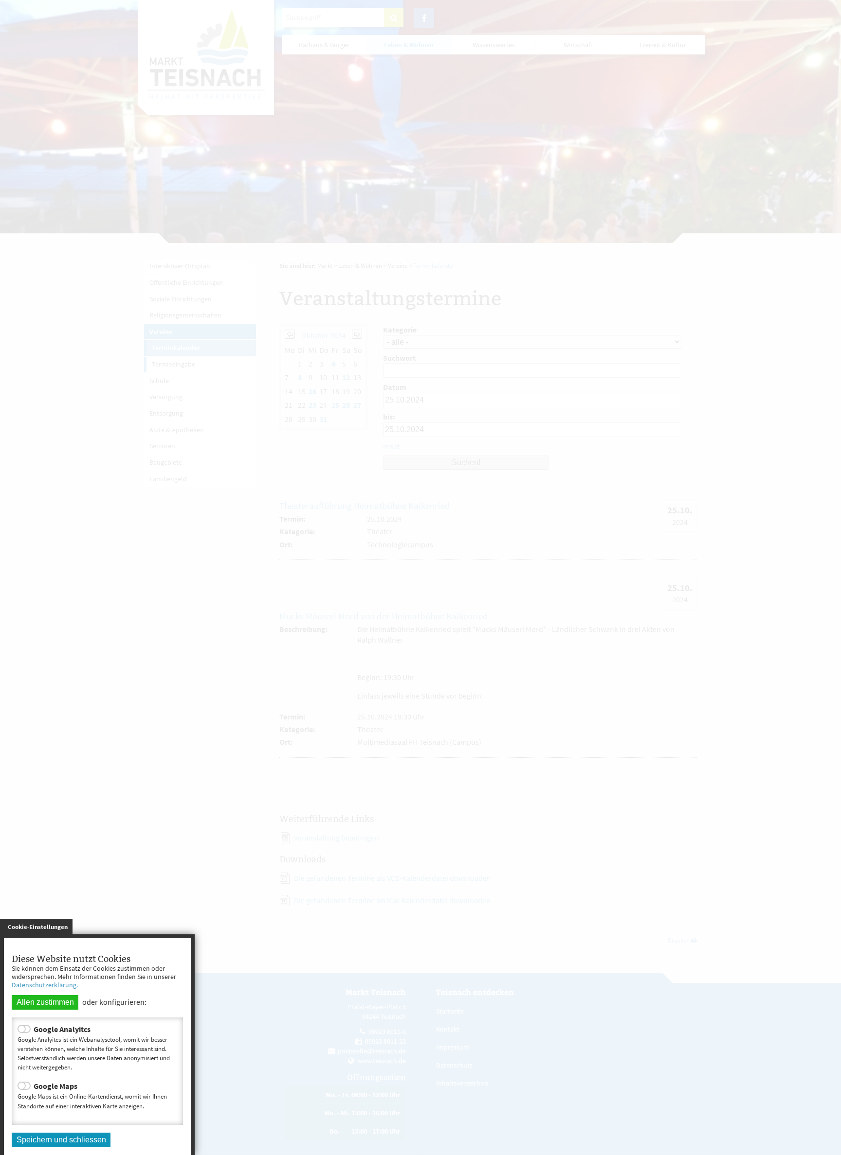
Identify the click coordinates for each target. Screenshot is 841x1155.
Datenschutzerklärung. (45, 984)
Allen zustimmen (45, 1002)
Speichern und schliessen (61, 1140)
